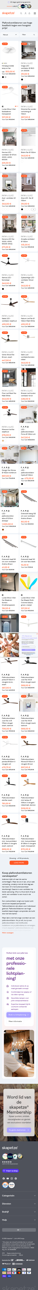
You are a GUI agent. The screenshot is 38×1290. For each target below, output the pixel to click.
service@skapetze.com (32, 653)
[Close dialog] (37, 634)
